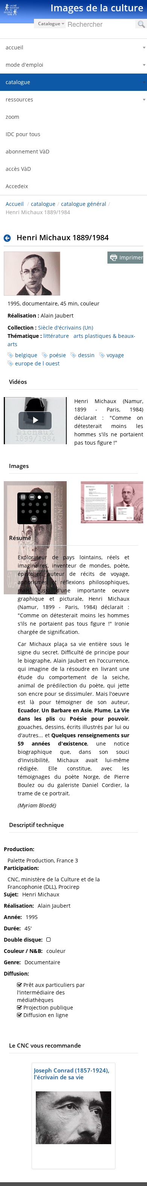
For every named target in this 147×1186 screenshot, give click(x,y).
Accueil (15, 203)
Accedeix (17, 186)
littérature (56, 335)
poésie (57, 355)
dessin (86, 355)
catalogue (43, 203)
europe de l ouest (37, 363)
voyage (115, 355)
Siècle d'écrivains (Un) (65, 327)
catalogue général (83, 203)
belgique (26, 355)
